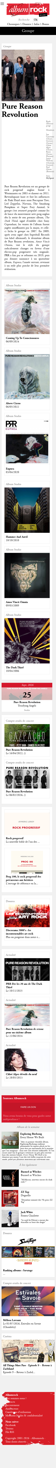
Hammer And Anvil (17, 537)
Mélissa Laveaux (12, 1320)
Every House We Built (32, 1137)
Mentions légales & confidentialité (24, 1415)
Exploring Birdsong (31, 1134)
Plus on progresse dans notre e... (23, 937)
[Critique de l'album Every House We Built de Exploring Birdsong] (10, 1148)
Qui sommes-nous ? (15, 1398)
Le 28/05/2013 (14, 1077)
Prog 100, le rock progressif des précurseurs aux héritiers (23, 878)
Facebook (10, 1425)
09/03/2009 (12, 605)
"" (28, 1151)
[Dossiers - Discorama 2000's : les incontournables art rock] (27, 916)
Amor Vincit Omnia (17, 602)
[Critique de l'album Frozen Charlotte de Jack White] (10, 1226)
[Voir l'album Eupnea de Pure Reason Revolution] (27, 464)
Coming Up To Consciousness (22, 338)
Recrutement (12, 1405)
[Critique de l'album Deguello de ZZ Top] (10, 1206)
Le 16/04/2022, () (16, 753)
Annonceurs (11, 1408)
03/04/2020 (12, 472)
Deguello (26, 1195)
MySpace (50, 178)
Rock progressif (14, 838)
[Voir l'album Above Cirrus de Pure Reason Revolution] (27, 398)
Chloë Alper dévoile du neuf (21, 1074)
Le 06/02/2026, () (16, 795)
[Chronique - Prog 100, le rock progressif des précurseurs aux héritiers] (27, 873)
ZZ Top (25, 1192)
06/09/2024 (12, 341)
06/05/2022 (12, 407)
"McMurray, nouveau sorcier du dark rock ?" (36, 1180)
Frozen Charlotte (30, 1215)
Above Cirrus (13, 403)
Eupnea (10, 468)
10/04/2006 (12, 671)
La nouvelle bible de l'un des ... (23, 842)
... (4, 1274)
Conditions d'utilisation (18, 1412)
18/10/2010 (12, 540)
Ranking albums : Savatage (18, 1270)
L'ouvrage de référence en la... (22, 883)
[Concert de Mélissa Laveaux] (28, 1315)
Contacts (10, 1402)
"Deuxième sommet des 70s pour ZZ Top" (37, 1201)
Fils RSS (9, 1432)
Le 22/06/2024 (14, 1036)
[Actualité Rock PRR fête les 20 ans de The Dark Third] (27, 980)
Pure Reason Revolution (19, 749)
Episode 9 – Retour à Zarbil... (19, 1372)
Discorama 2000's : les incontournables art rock (19, 932)
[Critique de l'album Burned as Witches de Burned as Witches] (10, 1186)
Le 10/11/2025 (14, 991)
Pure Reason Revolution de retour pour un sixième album (25, 1030)
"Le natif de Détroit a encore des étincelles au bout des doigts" (34, 1221)
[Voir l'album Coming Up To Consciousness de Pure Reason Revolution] (27, 333)
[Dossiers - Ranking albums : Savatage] (28, 1265)
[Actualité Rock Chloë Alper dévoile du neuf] (27, 1071)
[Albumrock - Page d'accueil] (28, 16)
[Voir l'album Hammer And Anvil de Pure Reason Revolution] (27, 532)
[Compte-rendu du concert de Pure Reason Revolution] (27, 736)
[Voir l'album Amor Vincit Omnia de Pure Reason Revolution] (27, 597)
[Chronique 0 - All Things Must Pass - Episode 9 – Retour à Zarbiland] (28, 1356)
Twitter (9, 1428)
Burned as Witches (31, 1171)
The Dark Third (15, 667)
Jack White (27, 1212)
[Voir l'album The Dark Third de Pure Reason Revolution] (27, 662)
